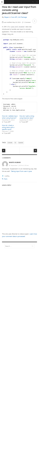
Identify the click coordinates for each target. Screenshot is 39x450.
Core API (14, 17)
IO (15, 142)
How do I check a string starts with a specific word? (8, 127)
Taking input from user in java (21, 171)
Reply (5, 179)
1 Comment (27, 22)
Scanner (20, 142)
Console (10, 142)
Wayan (6, 17)
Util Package (22, 17)
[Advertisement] (19, 300)
